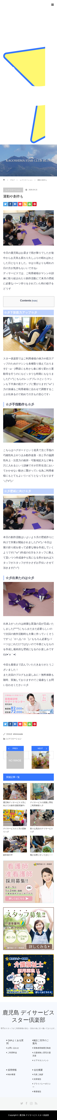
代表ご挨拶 (38, 1074)
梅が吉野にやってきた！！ (41, 855)
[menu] (52, 4)
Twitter (21, 1102)
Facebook (26, 1102)
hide (34, 300)
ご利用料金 (12, 1053)
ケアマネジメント (41, 1060)
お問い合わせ (13, 1048)
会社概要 (38, 1070)
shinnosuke (18, 734)
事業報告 (37, 1091)
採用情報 (12, 1070)
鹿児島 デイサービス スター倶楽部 (34, 1115)
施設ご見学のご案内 (40, 1042)
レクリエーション (13, 190)
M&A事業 (11, 1074)
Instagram (30, 1102)
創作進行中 (8, 855)
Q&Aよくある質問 (14, 1042)
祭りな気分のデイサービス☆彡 (41, 830)
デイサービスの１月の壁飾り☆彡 (14, 830)
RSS (35, 1102)
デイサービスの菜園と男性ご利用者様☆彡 (41, 804)
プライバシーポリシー (41, 1085)
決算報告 (37, 1079)
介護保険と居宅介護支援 (41, 1054)
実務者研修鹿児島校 (42, 1048)
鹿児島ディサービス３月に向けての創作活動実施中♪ (14, 804)
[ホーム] (4, 177)
